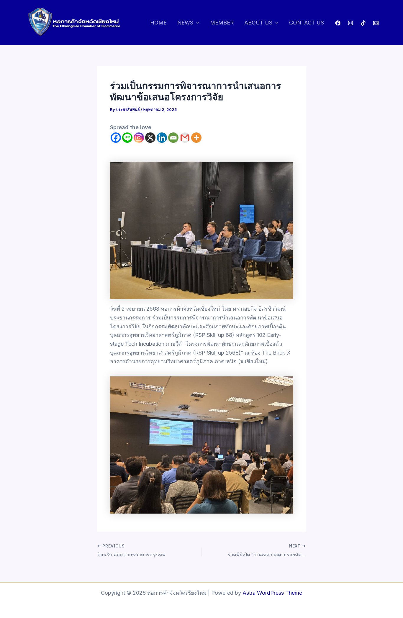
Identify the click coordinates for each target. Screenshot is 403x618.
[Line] (127, 137)
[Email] (173, 137)
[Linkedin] (162, 137)
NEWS (185, 22)
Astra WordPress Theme (272, 593)
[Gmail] (185, 137)
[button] (196, 23)
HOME (158, 22)
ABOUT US (258, 22)
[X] (150, 137)
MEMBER (222, 22)
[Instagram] (350, 23)
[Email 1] (376, 23)
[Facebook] (337, 23)
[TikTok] (363, 23)
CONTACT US (306, 22)
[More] (196, 137)
